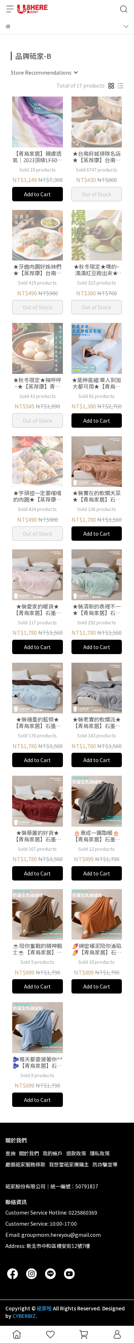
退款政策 (76, 1153)
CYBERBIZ (24, 1315)
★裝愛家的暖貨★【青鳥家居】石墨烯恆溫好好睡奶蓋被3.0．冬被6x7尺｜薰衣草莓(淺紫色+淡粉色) (37, 609)
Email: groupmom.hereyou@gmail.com (53, 1234)
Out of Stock (96, 194)
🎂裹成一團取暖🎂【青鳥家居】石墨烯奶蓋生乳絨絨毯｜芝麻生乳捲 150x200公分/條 (97, 836)
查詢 (10, 1153)
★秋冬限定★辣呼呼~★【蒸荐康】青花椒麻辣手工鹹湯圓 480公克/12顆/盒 (37, 383)
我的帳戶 (53, 1153)
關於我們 (29, 1153)
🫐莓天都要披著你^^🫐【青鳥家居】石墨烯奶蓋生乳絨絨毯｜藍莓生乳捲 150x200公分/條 (38, 1062)
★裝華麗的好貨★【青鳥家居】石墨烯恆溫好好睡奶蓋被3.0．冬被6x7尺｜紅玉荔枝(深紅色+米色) (38, 836)
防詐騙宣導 (105, 1164)
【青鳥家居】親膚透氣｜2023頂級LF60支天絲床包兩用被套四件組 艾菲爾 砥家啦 (38, 156)
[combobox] (44, 72)
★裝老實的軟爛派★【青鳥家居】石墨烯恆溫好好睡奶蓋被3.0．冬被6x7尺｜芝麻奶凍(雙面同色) (97, 722)
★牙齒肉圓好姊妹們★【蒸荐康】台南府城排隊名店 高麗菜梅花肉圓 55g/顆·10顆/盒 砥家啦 (37, 269)
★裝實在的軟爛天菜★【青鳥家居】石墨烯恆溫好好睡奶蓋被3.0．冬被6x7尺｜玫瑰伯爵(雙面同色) (97, 496)
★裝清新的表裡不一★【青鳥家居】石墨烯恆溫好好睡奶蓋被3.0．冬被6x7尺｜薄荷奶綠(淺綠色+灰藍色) (97, 609)
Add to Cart (37, 194)
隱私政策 (100, 1153)
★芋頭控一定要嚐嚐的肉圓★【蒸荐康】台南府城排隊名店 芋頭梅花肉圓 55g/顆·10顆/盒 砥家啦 (37, 496)
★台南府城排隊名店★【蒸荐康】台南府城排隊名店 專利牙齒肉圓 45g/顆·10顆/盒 (96, 156)
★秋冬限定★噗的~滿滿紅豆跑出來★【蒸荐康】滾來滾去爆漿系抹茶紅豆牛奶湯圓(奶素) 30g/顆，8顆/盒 (96, 269)
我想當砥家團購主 (69, 1164)
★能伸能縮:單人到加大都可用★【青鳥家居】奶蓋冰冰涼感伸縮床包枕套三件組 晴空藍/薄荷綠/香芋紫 (96, 383)
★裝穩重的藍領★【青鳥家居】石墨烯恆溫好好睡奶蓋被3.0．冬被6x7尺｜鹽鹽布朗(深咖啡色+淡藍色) (37, 722)
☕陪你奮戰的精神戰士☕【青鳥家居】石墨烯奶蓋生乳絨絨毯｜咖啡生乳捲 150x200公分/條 (37, 949)
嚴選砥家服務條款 (25, 1164)
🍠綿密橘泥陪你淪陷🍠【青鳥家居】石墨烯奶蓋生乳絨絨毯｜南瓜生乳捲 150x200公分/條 (96, 949)
